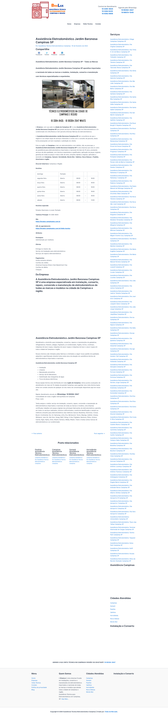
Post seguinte (99, 433)
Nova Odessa (114, 619)
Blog (32, 690)
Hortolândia (114, 615)
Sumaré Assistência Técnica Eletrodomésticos (76, 452)
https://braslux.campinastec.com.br (48, 221)
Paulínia (112, 609)
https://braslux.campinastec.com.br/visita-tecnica (53, 228)
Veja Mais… (65, 699)
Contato (34, 685)
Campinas (113, 603)
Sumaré (112, 606)
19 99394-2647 (109, 662)
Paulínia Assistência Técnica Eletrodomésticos (42, 452)
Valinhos (113, 612)
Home (33, 678)
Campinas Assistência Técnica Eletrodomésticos (59, 452)
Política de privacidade (39, 687)
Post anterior (37, 433)
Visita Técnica (36, 683)
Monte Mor (114, 622)
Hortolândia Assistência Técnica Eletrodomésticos (94, 452)
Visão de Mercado (111, 712)
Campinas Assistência (41, 457)
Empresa (34, 680)
